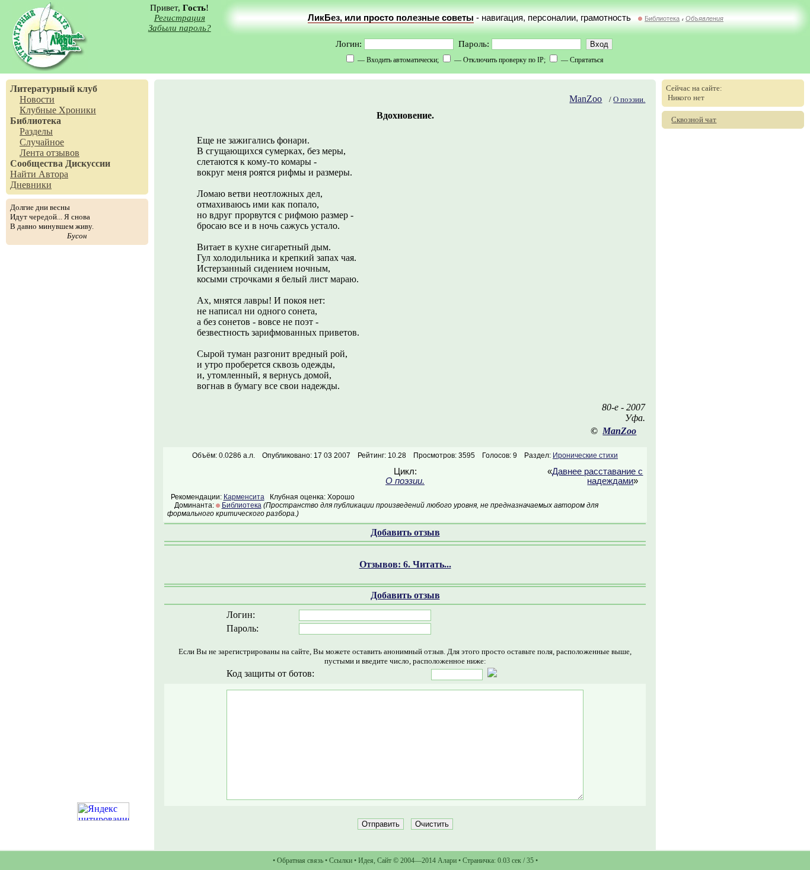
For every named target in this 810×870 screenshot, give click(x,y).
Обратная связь (300, 860)
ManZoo (585, 99)
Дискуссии (87, 163)
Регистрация (179, 18)
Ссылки (340, 860)
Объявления (704, 18)
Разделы (36, 131)
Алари (447, 860)
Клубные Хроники (58, 110)
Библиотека (662, 18)
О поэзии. (629, 99)
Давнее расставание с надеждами (597, 476)
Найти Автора (39, 174)
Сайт (384, 860)
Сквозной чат (693, 119)
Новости (37, 99)
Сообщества (36, 163)
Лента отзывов (49, 153)
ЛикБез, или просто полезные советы (391, 18)
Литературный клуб (53, 89)
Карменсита (244, 497)
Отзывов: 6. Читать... (405, 564)
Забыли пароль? (179, 28)
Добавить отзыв (405, 532)
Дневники (31, 185)
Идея (366, 860)
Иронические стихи (585, 455)
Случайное (42, 142)
